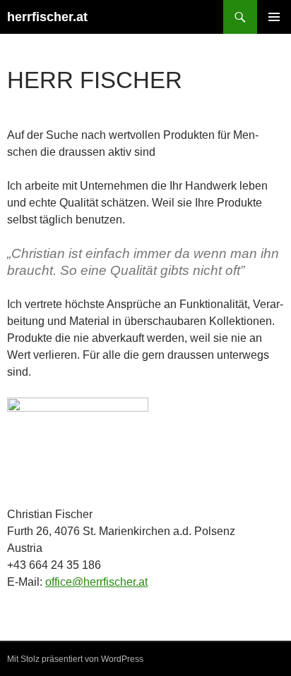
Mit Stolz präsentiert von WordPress (75, 659)
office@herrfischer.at (96, 582)
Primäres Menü (274, 17)
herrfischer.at (47, 17)
